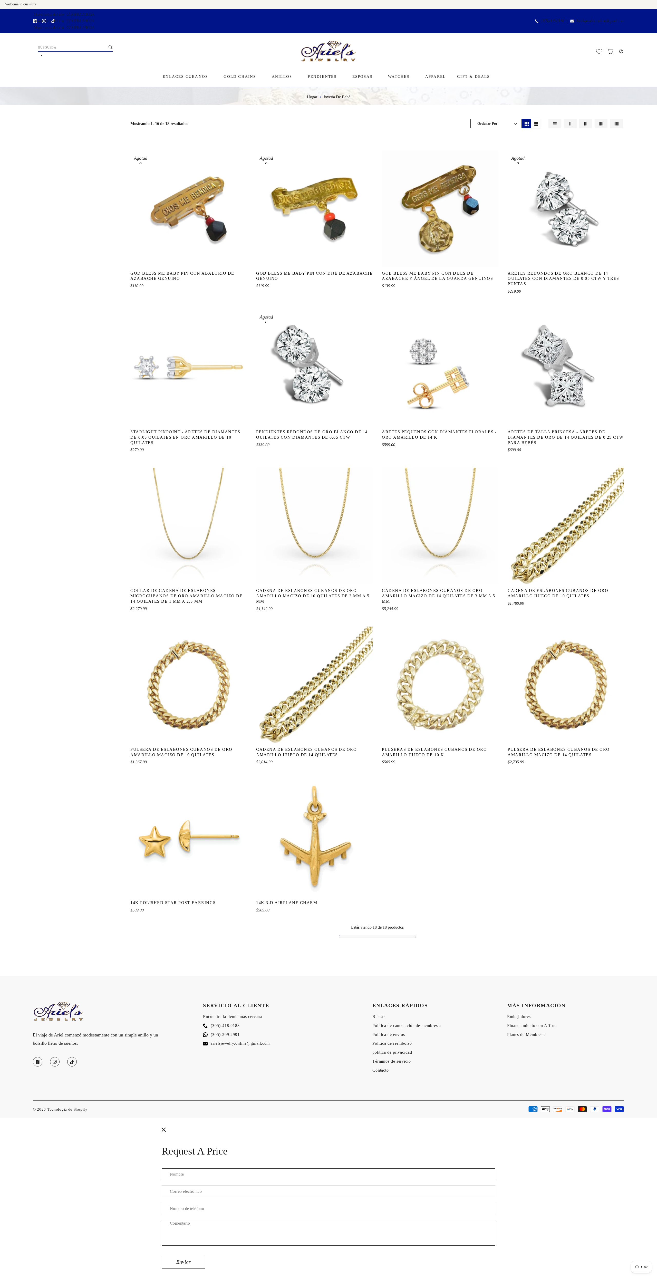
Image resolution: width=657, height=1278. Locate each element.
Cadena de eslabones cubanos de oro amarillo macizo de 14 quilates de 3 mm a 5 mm (438, 595)
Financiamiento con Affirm (532, 1025)
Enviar (183, 1262)
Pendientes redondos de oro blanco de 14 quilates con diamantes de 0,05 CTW (312, 434)
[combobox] (75, 48)
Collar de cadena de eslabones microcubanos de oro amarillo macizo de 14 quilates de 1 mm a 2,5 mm (186, 595)
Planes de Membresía (526, 1034)
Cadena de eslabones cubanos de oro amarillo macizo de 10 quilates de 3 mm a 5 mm (312, 595)
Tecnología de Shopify (67, 1109)
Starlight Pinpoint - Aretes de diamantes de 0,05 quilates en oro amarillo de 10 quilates (185, 437)
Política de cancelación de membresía (406, 1025)
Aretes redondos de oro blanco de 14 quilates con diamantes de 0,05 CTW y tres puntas (563, 278)
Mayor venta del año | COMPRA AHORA (64, 14)
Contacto (380, 1070)
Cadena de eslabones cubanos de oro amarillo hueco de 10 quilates (558, 593)
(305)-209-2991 (221, 1034)
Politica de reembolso (392, 1043)
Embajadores (519, 1016)
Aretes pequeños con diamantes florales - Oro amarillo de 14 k (439, 434)
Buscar (378, 1016)
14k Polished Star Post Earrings (173, 902)
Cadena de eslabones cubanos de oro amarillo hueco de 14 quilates (306, 752)
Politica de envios (388, 1034)
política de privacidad (392, 1052)
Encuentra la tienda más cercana (232, 1016)
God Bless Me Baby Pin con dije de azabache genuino (314, 276)
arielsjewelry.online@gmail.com (236, 1043)
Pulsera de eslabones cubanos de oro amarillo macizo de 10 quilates (181, 752)
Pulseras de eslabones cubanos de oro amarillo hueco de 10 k (434, 752)
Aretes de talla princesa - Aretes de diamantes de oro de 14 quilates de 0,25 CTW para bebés (566, 437)
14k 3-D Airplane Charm (286, 902)
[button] (610, 51)
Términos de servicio (391, 1061)
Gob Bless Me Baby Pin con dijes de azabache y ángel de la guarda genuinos (437, 276)
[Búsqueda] (110, 47)
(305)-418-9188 (221, 1025)
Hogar (312, 97)
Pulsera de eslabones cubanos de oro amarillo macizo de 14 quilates (559, 752)
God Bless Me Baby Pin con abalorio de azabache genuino (182, 276)
